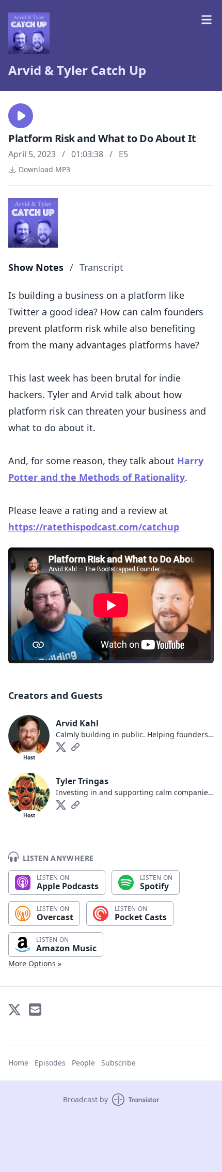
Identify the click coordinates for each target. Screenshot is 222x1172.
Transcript (101, 267)
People (83, 1063)
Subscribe (118, 1063)
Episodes (50, 1063)
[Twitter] (61, 747)
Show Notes (36, 267)
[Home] (29, 33)
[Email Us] (35, 1009)
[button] (20, 115)
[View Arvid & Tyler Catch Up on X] (14, 1009)
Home (18, 1063)
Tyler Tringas (82, 781)
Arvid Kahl (77, 723)
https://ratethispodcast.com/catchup (93, 527)
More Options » (34, 963)
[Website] (75, 747)
